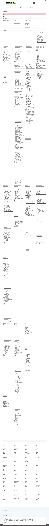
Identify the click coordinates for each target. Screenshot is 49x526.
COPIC (15, 453)
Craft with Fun (5, 454)
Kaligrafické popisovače (18, 128)
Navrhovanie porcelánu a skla (7, 228)
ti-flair (4, 444)
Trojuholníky (37, 33)
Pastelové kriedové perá (29, 89)
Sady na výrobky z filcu (7, 206)
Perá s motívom (16, 144)
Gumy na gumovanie (16, 146)
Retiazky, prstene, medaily (28, 336)
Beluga (37, 448)
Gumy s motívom (17, 155)
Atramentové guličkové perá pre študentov (19, 181)
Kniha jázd (5, 343)
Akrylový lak (5, 236)
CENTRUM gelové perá (18, 104)
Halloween (5, 307)
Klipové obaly (38, 217)
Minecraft (16, 398)
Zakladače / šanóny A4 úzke (40, 196)
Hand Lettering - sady (28, 101)
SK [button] (37, 0)
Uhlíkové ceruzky (28, 218)
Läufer (26, 473)
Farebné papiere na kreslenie (29, 239)
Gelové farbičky (28, 82)
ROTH (4, 487)
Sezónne (4, 305)
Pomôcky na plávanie (17, 428)
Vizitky (4, 404)
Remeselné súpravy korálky (7, 214)
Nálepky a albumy (6, 200)
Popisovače (15, 123)
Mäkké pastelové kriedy (29, 222)
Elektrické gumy (17, 158)
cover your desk (27, 453)
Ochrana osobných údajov (28, 20)
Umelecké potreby (5, 297)
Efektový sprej (27, 250)
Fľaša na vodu (16, 220)
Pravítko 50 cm (38, 58)
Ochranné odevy (6, 319)
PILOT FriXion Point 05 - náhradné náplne (19, 88)
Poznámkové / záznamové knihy (7, 63)
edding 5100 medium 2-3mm (29, 35)
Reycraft (26, 486)
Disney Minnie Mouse (17, 379)
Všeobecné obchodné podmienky (7, 511)
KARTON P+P (4, 470)
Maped (26, 474)
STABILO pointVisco (17, 98)
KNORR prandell (27, 470)
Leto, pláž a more (16, 426)
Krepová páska (6, 293)
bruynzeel (37, 450)
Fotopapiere (5, 262)
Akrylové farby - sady (28, 190)
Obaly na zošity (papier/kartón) (7, 50)
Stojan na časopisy (38, 243)
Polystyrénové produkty (7, 201)
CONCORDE (37, 457)
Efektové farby (6, 239)
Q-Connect (4, 486)
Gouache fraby (6, 244)
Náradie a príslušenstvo (7, 202)
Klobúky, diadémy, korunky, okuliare (29, 333)
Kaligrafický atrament (39, 71)
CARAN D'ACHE (5, 453)
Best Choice (15, 449)
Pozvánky (26, 329)
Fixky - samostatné (28, 79)
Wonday (26, 502)
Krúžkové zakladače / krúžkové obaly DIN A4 (41, 204)
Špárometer (37, 44)
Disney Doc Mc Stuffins (18, 373)
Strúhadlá (15, 162)
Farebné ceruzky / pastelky (28, 50)
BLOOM (4, 450)
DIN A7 (5, 78)
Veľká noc (27, 359)
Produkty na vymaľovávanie (7, 187)
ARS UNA (4, 448)
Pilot (36, 482)
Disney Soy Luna (17, 387)
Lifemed (4, 474)
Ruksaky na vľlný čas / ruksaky (18, 423)
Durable (26, 458)
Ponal (15, 483)
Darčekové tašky (6, 267)
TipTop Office (15, 495)
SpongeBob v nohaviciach (18, 415)
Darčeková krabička (6, 266)
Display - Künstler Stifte (39, 189)
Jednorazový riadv (27, 324)
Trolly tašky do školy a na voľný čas (18, 221)
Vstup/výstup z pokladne (7, 346)
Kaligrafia (15, 106)
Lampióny (26, 338)
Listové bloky (4, 59)
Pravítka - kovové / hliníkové (40, 51)
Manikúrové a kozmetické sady (18, 355)
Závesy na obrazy (6, 259)
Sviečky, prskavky (27, 335)
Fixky (25, 76)
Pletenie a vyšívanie (6, 271)
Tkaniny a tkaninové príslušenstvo (8, 277)
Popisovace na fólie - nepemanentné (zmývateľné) (19, 68)
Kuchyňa (15, 356)
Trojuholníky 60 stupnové (40, 40)
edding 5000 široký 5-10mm (29, 34)
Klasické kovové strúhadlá (18, 167)
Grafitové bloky (28, 100)
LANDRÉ (15, 473)
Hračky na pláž (17, 429)
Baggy (26, 448)
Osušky (15, 227)
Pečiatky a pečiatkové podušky (8, 199)
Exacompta (26, 461)
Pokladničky (4, 354)
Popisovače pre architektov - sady (30, 215)
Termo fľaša (15, 219)
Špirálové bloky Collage (6, 60)
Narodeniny (27, 353)
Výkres (5, 302)
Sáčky (25, 368)
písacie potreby (5, 82)
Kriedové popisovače (17, 130)
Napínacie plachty (17, 349)
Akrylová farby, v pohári (29, 188)
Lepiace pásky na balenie (7, 296)
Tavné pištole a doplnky (7, 292)
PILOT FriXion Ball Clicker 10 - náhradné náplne (18, 85)
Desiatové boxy (16, 197)
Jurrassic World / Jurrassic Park (19, 394)
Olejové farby (27, 198)
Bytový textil (15, 341)
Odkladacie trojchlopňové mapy (40, 220)
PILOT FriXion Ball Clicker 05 (18, 77)
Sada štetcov (27, 73)
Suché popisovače (17, 140)
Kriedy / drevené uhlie (28, 103)
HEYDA (4, 466)
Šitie (4, 275)
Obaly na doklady (5, 329)
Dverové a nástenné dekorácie (28, 367)
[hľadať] (34, 3)
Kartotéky (5, 80)
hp (36, 466)
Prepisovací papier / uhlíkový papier (8, 342)
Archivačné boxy (38, 240)
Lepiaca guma (6, 291)
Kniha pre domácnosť (6, 345)
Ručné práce (4, 270)
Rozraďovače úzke (39, 238)
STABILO (37, 490)
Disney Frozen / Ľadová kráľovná (19, 375)
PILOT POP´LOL (17, 103)
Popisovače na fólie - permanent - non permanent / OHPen (18, 65)
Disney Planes (16, 384)
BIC (36, 449)
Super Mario (16, 417)
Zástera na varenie (16, 200)
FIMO (36, 462)
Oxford (15, 478)
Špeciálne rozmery (6, 49)
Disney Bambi (16, 372)
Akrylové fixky (16, 124)
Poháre (16, 357)
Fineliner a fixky (27, 200)
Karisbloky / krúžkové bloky (6, 65)
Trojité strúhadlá (17, 165)
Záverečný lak (26, 204)
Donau (15, 458)
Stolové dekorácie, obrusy (28, 365)
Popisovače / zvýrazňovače (18, 139)
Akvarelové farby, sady (28, 197)
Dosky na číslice (16, 224)
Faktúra (5, 353)
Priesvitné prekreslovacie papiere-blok (40, 65)
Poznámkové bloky (5, 62)
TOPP (36, 495)
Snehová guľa (6, 230)
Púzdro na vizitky (5, 405)
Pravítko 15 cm (38, 52)
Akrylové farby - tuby (28, 191)
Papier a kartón (6, 198)
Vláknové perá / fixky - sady (29, 77)
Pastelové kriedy (28, 88)
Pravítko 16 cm (38, 53)
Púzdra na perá (16, 206)
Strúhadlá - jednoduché (18, 163)
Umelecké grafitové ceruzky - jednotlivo (29, 229)
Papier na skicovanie (28, 235)
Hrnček (26, 328)
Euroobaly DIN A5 (39, 192)
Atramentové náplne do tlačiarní (7, 397)
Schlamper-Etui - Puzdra (17, 205)
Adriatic (37, 444)
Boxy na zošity (37, 241)
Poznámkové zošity (5, 64)
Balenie (4, 399)
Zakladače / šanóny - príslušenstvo (41, 198)
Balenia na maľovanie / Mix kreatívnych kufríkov (7, 205)
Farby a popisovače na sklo (7, 243)
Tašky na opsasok (16, 194)
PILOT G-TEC (16, 100)
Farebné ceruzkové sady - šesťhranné (29, 51)
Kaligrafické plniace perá (18, 108)
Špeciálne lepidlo (6, 295)
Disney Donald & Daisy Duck (18, 374)
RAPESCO (15, 486)
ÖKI (25, 477)
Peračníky (15, 187)
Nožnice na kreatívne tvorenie (7, 190)
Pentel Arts (15, 482)
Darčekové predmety (6, 264)
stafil (14, 491)
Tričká (15, 217)
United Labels (26, 498)
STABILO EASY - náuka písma (18, 35)
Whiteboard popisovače (18, 141)
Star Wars (16, 416)
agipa (4, 445)
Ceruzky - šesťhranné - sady (18, 49)
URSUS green (26, 499)
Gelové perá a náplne (16, 96)
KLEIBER (15, 470)
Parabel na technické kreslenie (39, 60)
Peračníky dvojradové (17, 189)
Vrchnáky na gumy (17, 152)
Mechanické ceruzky (38, 45)
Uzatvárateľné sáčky (38, 213)
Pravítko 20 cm (38, 55)
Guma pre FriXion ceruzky (18, 159)
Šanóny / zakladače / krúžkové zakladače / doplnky (39, 193)
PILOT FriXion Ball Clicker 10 (18, 83)
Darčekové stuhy (6, 265)
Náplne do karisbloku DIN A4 (40, 210)
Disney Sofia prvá (17, 386)
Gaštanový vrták (6, 193)
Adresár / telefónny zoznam (6, 58)
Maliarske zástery (28, 70)
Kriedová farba (27, 216)
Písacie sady (15, 161)
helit (14, 465)
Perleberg (26, 482)
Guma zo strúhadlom (17, 154)
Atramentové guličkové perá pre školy (19, 179)
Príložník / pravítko (38, 63)
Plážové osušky (17, 350)
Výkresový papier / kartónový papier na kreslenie (8, 321)
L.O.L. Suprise (16, 395)
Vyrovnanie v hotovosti (7, 347)
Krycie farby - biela (28, 69)
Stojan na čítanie (16, 203)
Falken (4, 462)
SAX (36, 487)
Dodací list (5, 351)
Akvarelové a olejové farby (28, 195)
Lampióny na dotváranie (7, 194)
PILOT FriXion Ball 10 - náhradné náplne (19, 76)
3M (3, 461)
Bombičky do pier (17, 183)
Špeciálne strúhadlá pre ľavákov (19, 166)
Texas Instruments (16, 494)
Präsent (37, 483)
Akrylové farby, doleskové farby (29, 189)
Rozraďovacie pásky (39, 239)
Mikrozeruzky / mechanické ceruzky (40, 46)
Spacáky (16, 348)
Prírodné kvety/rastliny (28, 358)
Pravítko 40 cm (38, 57)
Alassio (15, 445)
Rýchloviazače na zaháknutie (40, 223)
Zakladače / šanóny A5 (39, 197)
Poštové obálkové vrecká (6, 403)
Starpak (26, 491)
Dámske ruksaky (17, 422)
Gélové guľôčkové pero (17, 95)
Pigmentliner (15, 145)
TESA (4, 494)
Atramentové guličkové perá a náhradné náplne (17, 177)
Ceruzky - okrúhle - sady (18, 51)
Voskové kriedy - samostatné (29, 95)
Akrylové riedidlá (28, 194)
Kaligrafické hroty (17, 109)
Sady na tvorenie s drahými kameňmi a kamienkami (7, 215)
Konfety (26, 337)
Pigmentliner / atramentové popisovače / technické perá (40, 62)
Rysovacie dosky (39, 75)
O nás (15, 20)
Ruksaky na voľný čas (16, 191)
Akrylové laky (27, 192)
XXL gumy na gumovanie (18, 157)
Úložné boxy (4, 328)
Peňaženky (15, 193)
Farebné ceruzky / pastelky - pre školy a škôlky (30, 63)
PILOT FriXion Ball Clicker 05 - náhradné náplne (18, 79)
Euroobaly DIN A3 (39, 190)
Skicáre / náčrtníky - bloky (6, 320)
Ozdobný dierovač (6, 197)
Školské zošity (5, 33)
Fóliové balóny (27, 331)
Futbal (26, 352)
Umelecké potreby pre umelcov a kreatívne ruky (29, 97)
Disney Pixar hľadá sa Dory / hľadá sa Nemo (19, 383)
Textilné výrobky (6, 276)
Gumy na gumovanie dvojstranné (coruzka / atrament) (19, 149)
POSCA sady (27, 48)
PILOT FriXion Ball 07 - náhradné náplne (19, 73)
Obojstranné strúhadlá (18, 164)
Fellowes (26, 462)
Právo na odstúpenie (5, 516)
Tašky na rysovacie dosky (40, 76)
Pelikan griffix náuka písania (18, 34)
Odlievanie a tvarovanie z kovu (8, 231)
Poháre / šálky (16, 360)
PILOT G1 (16, 101)
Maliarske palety (28, 71)
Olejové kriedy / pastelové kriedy (30, 219)
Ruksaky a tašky (16, 421)
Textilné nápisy (16, 218)
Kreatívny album (27, 212)
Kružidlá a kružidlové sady (39, 77)
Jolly (3, 469)
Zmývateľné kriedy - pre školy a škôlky (29, 94)
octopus (26, 444)
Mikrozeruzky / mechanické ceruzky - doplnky (40, 47)
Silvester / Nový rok (27, 362)
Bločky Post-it (5, 357)
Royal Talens (15, 487)
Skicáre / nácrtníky (38, 73)
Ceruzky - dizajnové (17, 52)
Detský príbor (16, 358)
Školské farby (27, 128)
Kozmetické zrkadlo (17, 327)
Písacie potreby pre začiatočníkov (18, 33)
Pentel (4, 482)
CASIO (36, 453)
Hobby (15, 466)
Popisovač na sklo (28, 78)
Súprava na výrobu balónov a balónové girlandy (29, 326)
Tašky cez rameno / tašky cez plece (18, 223)
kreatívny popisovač (17, 129)
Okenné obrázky (27, 330)
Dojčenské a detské (16, 328)
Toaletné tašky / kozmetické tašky (18, 201)
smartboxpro (15, 490)
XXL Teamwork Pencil (17, 54)
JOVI (25, 469)
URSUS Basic (4, 499)
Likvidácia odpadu (5, 324)
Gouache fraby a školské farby (8, 245)
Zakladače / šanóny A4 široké (40, 195)
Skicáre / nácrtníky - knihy (28, 140)
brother (26, 450)
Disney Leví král (17, 376)
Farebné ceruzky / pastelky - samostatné (29, 61)
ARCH (36, 445)
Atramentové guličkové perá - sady (19, 182)
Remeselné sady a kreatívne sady (7, 203)
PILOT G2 (16, 102)
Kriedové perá (27, 87)
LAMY (4, 473)
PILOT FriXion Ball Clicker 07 (18, 80)
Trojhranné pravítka (38, 43)
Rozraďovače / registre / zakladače (41, 237)
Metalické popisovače (17, 133)
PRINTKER (15, 444)
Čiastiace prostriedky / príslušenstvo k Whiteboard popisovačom (19, 143)
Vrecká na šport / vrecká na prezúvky (18, 222)
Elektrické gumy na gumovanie (29, 122)
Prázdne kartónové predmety (7, 191)
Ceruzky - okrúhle (17, 50)
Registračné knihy (5, 57)
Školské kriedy (27, 91)
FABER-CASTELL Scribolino (18, 36)
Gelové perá (16, 105)
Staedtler (4, 491)
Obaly (36, 187)
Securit (4, 490)
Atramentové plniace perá (40, 69)
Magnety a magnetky (5, 377)
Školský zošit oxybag (6, 36)
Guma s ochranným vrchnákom (29, 115)
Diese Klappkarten (16, 457)
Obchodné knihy (5, 61)
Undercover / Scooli (16, 498)
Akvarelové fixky (6, 238)
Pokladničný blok (6, 349)
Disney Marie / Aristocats (18, 377)
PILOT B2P (16, 99)
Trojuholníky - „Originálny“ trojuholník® (40, 35)
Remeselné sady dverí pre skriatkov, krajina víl (8, 219)
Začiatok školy (27, 360)
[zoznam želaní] (42, 3)
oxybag (26, 478)
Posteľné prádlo (17, 343)
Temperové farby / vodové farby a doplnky (29, 65)
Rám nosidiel (27, 211)
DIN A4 (5, 51)
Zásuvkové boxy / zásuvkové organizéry (40, 242)
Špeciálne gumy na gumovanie (19, 156)
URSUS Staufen (38, 499)
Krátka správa (6, 350)
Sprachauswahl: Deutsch (43, 0)
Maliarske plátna (27, 238)
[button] (40, 3)
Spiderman (16, 414)
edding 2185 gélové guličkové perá (19, 97)
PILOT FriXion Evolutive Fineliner (19, 86)
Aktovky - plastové (39, 188)
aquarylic (26, 445)
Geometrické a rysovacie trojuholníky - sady (40, 42)
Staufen (37, 491)
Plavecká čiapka (16, 226)
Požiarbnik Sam (17, 391)
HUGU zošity (5, 34)
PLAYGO (4, 483)
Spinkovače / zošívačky (6, 360)
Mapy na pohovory (39, 216)
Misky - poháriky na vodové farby (30, 74)
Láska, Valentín (28, 357)
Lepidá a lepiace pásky (6, 278)
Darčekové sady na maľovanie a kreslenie (29, 141)
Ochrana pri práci (5, 327)
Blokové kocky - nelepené (6, 406)
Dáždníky (15, 204)
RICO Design (37, 486)
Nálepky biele (16, 60)
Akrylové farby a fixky (28, 98)
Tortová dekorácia (27, 366)
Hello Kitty (16, 393)
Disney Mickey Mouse (17, 378)
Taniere (26, 364)
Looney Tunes (16, 396)
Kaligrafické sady (17, 111)
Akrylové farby (27, 126)
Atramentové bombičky (18, 94)
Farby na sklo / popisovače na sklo (8, 241)
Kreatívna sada (6, 246)
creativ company (38, 454)
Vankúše (16, 345)
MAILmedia (15, 474)
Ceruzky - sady (16, 55)
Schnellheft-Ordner (39, 212)
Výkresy (26, 234)
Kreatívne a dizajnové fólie (7, 188)
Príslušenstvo (27, 251)
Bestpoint (26, 449)
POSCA (26, 483)
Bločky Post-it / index (5, 359)
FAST (14, 462)
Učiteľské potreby (16, 202)
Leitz (36, 473)
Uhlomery (37, 72)
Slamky (26, 363)
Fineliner (15, 61)
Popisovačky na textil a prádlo (18, 138)
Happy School (5, 465)
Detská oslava (27, 356)
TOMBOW (26, 495)
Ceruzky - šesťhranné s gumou (18, 48)
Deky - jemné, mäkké (17, 346)
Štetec (26, 72)
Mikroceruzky (16, 57)
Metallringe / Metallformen (7, 195)
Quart (5, 48)
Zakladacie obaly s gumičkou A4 (40, 222)
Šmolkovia (16, 410)
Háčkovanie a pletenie (7, 272)
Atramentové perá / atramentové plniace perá (40, 68)
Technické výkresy (38, 66)
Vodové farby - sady (28, 66)
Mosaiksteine (5, 196)
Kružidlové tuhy (38, 78)
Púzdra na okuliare (17, 326)
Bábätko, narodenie (28, 351)
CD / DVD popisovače (17, 125)
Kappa (36, 469)
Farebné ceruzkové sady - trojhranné (29, 53)
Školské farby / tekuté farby (28, 125)
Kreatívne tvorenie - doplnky (7, 189)
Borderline (15, 450)
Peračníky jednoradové (18, 188)
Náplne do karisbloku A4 (6, 66)
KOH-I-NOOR (37, 470)
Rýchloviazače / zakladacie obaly (40, 214)
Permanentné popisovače (18, 134)
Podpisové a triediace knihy (40, 224)
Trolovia (16, 419)
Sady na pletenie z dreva (7, 209)
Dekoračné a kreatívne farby (6, 234)
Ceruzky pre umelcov (17, 53)
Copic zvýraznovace (28, 99)
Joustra (15, 469)
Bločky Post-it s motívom (6, 358)
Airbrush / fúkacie (27, 49)
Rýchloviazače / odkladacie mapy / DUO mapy (41, 219)
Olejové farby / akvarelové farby (30, 107)
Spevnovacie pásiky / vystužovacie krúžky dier (7, 376)
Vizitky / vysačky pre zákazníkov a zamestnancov (7, 370)
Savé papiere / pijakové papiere (7, 55)
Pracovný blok (5, 81)
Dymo (36, 458)
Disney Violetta (17, 388)
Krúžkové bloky (38, 209)
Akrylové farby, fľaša (28, 187)
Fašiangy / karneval (6, 306)
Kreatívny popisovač (6, 300)
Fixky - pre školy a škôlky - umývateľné (29, 81)
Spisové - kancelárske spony (6, 330)
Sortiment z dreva (6, 192)
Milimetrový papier (38, 59)
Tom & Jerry (16, 418)
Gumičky (4, 356)
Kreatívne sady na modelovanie (8, 212)
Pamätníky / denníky (16, 192)
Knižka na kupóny (6, 341)
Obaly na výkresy (27, 252)
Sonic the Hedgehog (17, 413)
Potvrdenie (5, 352)
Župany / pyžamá (17, 342)
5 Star (15, 461)
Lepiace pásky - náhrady (7, 290)
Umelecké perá (28, 106)
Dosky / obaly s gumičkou (40, 225)
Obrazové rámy (6, 260)
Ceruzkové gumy (28, 117)
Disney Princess (17, 385)
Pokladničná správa (6, 348)
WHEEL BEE (4, 502)
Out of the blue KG (5, 478)
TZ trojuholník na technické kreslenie (40, 38)
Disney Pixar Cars (17, 381)
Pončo (16, 347)
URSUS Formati (16, 499)
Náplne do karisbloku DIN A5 (40, 211)
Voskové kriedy (27, 92)
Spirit (25, 490)
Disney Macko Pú (17, 389)
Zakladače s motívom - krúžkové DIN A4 (41, 203)
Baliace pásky (5, 401)
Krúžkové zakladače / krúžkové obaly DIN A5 (41, 206)
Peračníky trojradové (17, 190)
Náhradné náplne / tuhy (18, 58)
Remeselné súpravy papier (7, 213)
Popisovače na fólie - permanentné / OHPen (19, 67)
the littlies (26, 494)
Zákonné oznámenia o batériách (29, 25)
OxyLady (37, 478)
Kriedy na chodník (28, 90)
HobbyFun (26, 466)
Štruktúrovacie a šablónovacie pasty (8, 232)
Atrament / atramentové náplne (19, 110)
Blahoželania (5, 268)
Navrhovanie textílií (6, 233)
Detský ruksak (16, 199)
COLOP (26, 457)
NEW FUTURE (15, 477)
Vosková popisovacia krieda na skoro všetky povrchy (19, 136)
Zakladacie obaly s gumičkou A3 (40, 221)
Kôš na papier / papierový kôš (7, 325)
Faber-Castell (37, 461)
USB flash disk (5, 398)
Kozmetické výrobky (16, 353)
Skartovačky (4, 326)
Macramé (5, 274)
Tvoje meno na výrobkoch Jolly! (28, 75)
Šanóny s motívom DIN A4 (40, 201)
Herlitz (26, 465)
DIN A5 (5, 52)
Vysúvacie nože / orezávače (6, 400)
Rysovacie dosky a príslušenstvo (40, 74)
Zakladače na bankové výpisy (40, 199)
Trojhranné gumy (17, 150)
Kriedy (26, 84)
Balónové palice (27, 327)
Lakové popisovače (17, 131)
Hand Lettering (27, 83)
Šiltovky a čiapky (16, 351)
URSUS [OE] (37, 498)
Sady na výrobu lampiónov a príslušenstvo (7, 210)
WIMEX (15, 502)
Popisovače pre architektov (18, 132)
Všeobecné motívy (28, 350)
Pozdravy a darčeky (5, 263)
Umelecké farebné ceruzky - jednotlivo (29, 232)
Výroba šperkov (6, 229)
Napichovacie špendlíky (6, 384)
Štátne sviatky (16, 329)
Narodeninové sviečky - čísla (28, 332)
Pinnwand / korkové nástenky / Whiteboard (7, 383)
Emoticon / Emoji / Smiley (18, 390)
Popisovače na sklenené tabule (19, 127)
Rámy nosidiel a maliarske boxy (8, 299)
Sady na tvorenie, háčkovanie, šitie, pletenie (8, 208)
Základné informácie (27, 24)
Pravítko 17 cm (38, 54)
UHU (4, 498)
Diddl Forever (5, 457)
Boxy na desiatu (17, 359)
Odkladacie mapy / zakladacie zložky (41, 215)
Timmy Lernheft (38, 494)
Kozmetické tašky (17, 354)
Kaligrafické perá (17, 107)
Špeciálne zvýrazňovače (18, 137)
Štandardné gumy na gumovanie (19, 147)
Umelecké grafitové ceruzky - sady (30, 230)
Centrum (26, 454)
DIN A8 (5, 79)
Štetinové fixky (27, 109)
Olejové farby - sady (28, 199)
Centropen (15, 454)
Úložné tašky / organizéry (17, 225)
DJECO (4, 458)
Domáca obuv (16, 196)
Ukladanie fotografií (6, 261)
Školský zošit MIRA (6, 35)
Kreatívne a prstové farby (7, 237)
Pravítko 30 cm (38, 56)
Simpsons (16, 412)
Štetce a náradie (28, 108)
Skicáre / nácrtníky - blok (29, 236)
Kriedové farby (6, 247)
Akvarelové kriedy (28, 85)
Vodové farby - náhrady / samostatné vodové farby (29, 68)
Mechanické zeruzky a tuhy (17, 56)
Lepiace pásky (6, 289)
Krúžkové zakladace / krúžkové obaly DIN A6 (41, 208)
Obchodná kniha (6, 344)
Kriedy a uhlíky (27, 217)
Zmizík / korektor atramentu (18, 93)
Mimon (16, 399)
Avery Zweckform (16, 448)
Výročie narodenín (28, 354)
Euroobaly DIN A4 (39, 191)
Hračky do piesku (17, 427)
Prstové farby (27, 127)
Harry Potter (16, 392)
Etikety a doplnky (5, 385)
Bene (4, 449)
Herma (37, 465)
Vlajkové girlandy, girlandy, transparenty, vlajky (28, 370)
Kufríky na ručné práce (7, 273)
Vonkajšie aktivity (16, 420)
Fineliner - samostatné (18, 62)
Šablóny (37, 64)
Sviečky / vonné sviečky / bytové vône (18, 352)
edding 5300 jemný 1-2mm (29, 36)
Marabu (37, 474)
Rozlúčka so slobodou (27, 334)
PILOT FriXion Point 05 (17, 87)
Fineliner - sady (17, 63)
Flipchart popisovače (17, 126)
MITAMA (4, 477)
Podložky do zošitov (5, 54)
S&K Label (26, 487)
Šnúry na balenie (5, 402)
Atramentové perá (39, 70)
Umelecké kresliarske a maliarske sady (30, 105)
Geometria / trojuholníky (40, 36)
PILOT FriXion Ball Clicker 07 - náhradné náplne (18, 82)
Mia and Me (16, 397)
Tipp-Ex (4, 495)
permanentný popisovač (29, 233)
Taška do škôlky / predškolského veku (18, 198)
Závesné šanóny (39, 200)
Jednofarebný (27, 361)
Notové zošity (5, 56)
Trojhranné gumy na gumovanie (30, 114)
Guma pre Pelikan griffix (18, 160)
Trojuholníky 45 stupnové (40, 39)
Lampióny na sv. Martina (7, 308)
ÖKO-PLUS (37, 477)
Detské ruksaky (17, 424)
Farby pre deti (6, 240)
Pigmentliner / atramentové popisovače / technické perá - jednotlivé (29, 202)
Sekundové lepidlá (6, 294)
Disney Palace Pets (17, 380)
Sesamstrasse (16, 411)
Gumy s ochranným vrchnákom (19, 151)
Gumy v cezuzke (17, 153)
